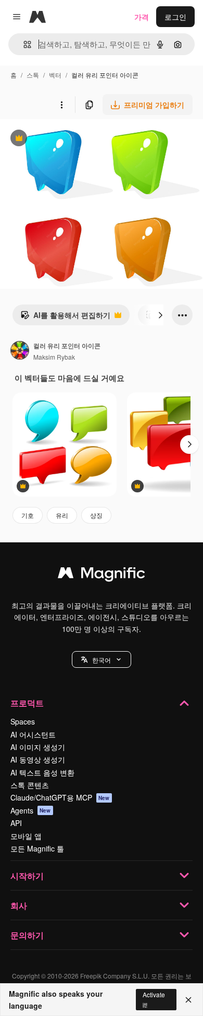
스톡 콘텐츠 (29, 785)
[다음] (160, 314)
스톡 (33, 74)
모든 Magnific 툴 (37, 848)
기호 (27, 515)
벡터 (55, 74)
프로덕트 (27, 703)
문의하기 (27, 935)
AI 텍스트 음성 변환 (42, 772)
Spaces (22, 721)
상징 (96, 515)
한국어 (101, 659)
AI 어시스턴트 (33, 734)
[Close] (188, 1000)
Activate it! (154, 999)
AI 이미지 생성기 (37, 747)
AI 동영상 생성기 (37, 759)
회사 (18, 905)
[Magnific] (101, 575)
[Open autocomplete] (23, 44)
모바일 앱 (26, 836)
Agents (30, 810)
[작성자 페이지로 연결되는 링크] (19, 351)
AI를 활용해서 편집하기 (65, 317)
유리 (62, 515)
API (16, 823)
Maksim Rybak (54, 356)
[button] (101, 659)
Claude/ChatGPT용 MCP (60, 797)
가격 (141, 16)
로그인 (175, 16)
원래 (60, 139)
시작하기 (27, 876)
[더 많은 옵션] (61, 104)
